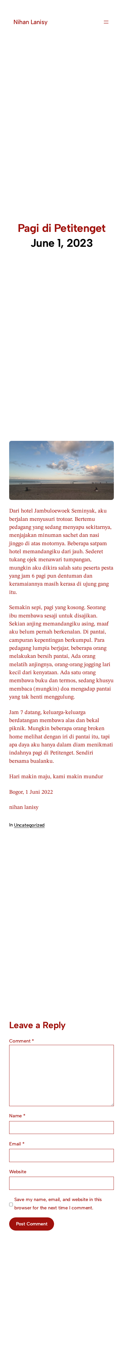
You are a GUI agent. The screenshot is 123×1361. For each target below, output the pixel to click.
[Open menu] (106, 22)
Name (17, 1115)
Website (17, 1171)
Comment (21, 1041)
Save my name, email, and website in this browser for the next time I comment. (58, 1203)
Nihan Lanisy (30, 22)
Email (17, 1144)
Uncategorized (29, 825)
